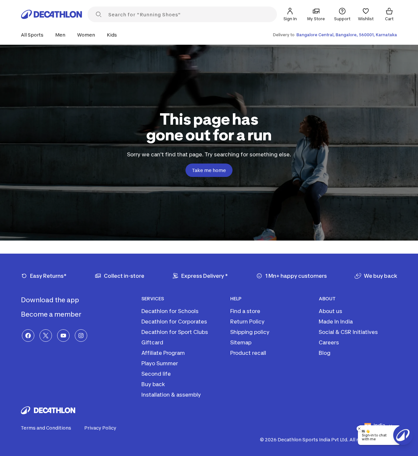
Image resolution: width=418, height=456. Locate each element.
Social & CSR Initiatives (348, 332)
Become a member (52, 314)
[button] (34, 35)
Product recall (248, 353)
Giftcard (152, 342)
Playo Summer (159, 363)
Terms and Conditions (46, 428)
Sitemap (240, 342)
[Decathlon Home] (51, 14)
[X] (46, 335)
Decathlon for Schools (170, 311)
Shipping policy (249, 332)
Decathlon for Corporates (174, 321)
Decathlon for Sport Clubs (174, 332)
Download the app (50, 300)
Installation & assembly (171, 394)
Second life (156, 373)
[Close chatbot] (359, 428)
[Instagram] (81, 335)
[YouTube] (63, 335)
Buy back (153, 384)
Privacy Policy (100, 428)
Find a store (245, 311)
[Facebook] (28, 335)
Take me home (209, 170)
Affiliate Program (163, 353)
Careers (329, 342)
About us (330, 311)
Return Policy (247, 321)
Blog (324, 353)
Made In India (336, 321)
